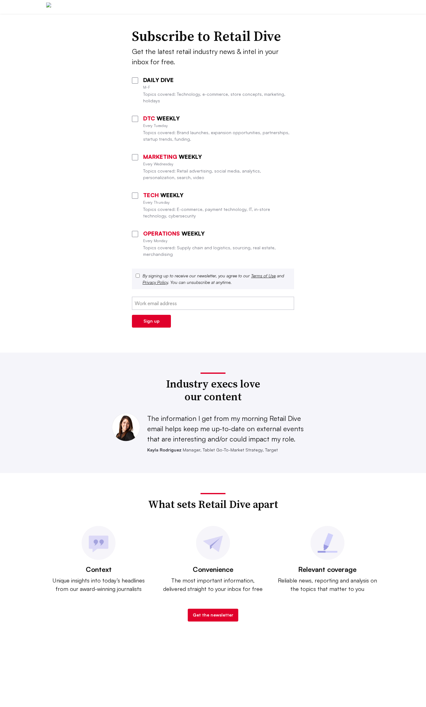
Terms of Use (263, 275)
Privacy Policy (155, 282)
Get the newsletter (213, 614)
